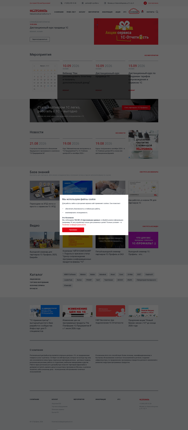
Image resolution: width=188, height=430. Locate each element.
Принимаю (73, 230)
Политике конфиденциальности (74, 225)
